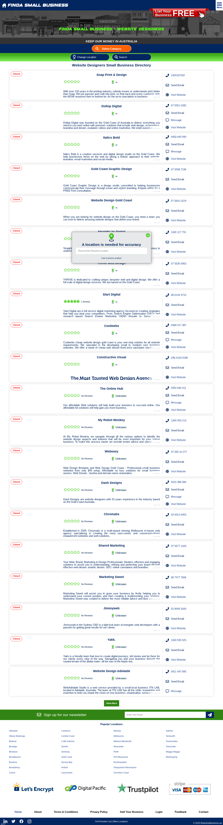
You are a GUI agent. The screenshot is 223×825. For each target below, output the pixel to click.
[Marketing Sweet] (35, 587)
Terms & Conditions (66, 811)
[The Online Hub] (35, 399)
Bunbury (13, 762)
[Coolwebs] (35, 336)
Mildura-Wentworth (123, 741)
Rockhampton (120, 762)
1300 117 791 (178, 232)
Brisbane (13, 752)
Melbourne (119, 736)
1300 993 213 (178, 420)
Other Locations (120, 821)
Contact (203, 811)
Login (159, 811)
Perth (116, 752)
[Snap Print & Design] (35, 85)
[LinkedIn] (5, 821)
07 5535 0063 (178, 263)
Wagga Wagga (173, 752)
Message (176, 120)
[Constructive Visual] (35, 367)
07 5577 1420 (178, 545)
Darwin (64, 746)
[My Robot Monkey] (35, 430)
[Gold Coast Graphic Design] (35, 179)
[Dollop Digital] (35, 116)
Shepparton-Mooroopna (125, 767)
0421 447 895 (178, 671)
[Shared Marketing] (35, 555)
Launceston (66, 772)
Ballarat (12, 741)
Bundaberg (14, 767)
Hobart (64, 767)
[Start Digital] (35, 304)
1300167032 (178, 75)
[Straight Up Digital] (35, 242)
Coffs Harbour (68, 741)
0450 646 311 (178, 387)
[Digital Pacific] (85, 788)
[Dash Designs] (35, 493)
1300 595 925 (178, 640)
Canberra (65, 731)
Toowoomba (172, 741)
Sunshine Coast (121, 772)
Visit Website (178, 94)
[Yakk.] (35, 650)
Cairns (12, 772)
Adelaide (13, 731)
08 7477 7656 (178, 577)
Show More (111, 703)
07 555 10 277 (179, 451)
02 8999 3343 (178, 608)
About (38, 811)
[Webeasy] (35, 461)
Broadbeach (15, 757)
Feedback (180, 811)
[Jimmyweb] (35, 618)
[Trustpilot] (138, 788)
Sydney (169, 731)
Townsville (171, 746)
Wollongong (171, 757)
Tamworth (170, 736)
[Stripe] (190, 788)
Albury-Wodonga (17, 736)
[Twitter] (13, 821)
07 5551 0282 (178, 105)
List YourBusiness (174, 13)
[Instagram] (29, 821)
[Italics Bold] (35, 147)
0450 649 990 (178, 136)
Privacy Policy (98, 811)
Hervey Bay (66, 762)
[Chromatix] (35, 524)
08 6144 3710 (178, 294)
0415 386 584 (178, 481)
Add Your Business (131, 811)
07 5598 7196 (178, 169)
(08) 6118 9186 (179, 357)
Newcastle (119, 746)
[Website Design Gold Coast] (35, 210)
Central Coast (67, 736)
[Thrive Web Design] (35, 273)
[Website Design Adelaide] (35, 681)
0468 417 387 (178, 325)
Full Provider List (103, 821)
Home (18, 811)
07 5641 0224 (178, 200)
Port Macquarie (121, 757)
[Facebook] (21, 821)
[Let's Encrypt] (33, 788)
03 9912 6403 (178, 514)
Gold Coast (66, 757)
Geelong (65, 752)
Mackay (117, 731)
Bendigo (13, 746)
